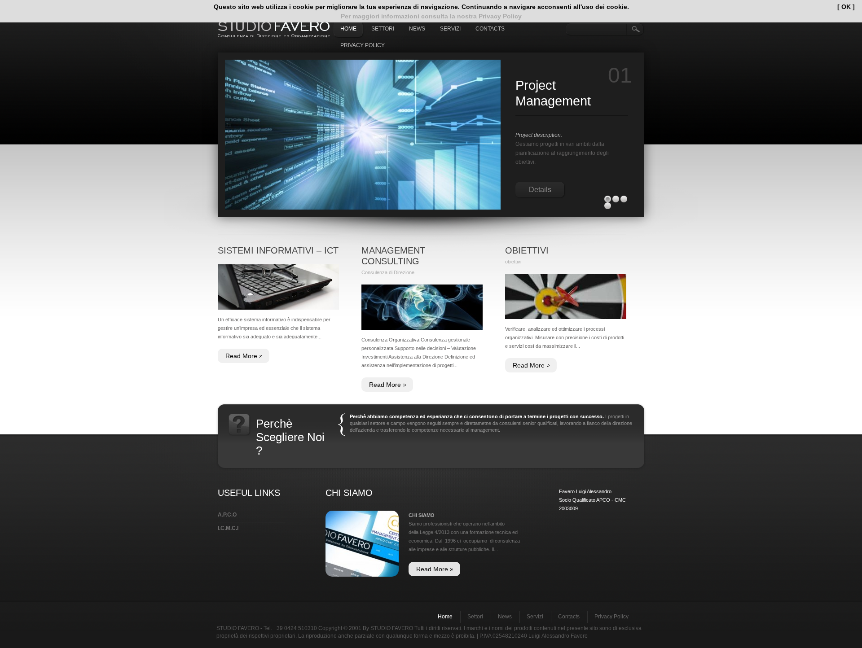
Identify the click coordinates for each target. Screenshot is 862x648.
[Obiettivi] (565, 296)
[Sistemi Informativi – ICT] (278, 287)
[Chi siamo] (362, 514)
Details (540, 165)
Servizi (450, 29)
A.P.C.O (227, 515)
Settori (382, 29)
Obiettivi (527, 250)
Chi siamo (422, 515)
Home (348, 29)
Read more (241, 355)
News (417, 29)
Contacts (490, 29)
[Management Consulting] (422, 307)
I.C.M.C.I (228, 528)
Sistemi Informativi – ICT (278, 250)
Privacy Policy (362, 45)
